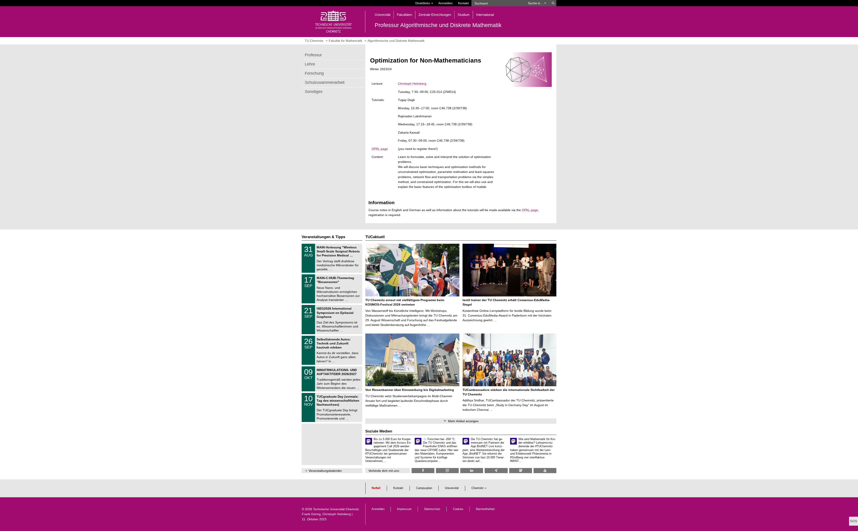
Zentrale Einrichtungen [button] (434, 15)
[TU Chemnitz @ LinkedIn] (471, 470)
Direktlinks (423, 3)
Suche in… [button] (536, 3)
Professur (313, 55)
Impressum (404, 509)
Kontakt (463, 3)
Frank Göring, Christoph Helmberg (326, 514)
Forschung (314, 73)
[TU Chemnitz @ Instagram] (447, 470)
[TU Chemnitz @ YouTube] (545, 470)
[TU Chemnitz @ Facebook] (423, 470)
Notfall (376, 488)
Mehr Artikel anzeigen (463, 421)
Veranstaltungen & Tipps (323, 237)
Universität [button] (382, 15)
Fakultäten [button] (404, 15)
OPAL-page (380, 149)
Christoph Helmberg (412, 83)
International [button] (485, 15)
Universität (452, 488)
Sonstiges (313, 91)
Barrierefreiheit (485, 509)
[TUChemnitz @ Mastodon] (520, 470)
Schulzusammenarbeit (325, 82)
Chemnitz (477, 488)
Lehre (310, 64)
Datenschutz (432, 509)
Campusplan (424, 488)
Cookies (458, 509)
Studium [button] (464, 15)
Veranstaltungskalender (325, 470)
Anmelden (445, 3)
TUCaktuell (375, 237)
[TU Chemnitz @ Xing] (496, 470)
